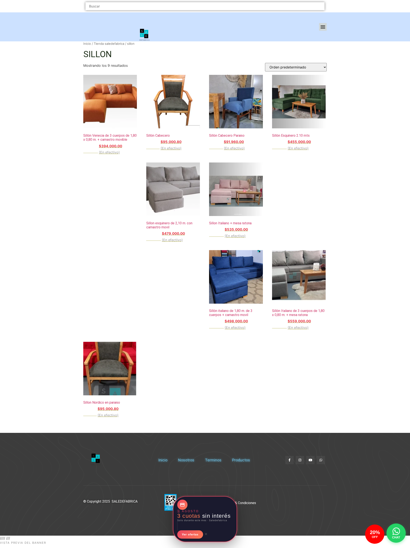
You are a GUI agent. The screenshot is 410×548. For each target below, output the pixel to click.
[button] (323, 27)
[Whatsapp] (321, 460)
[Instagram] (300, 460)
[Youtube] (310, 460)
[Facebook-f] (289, 460)
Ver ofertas (190, 534)
